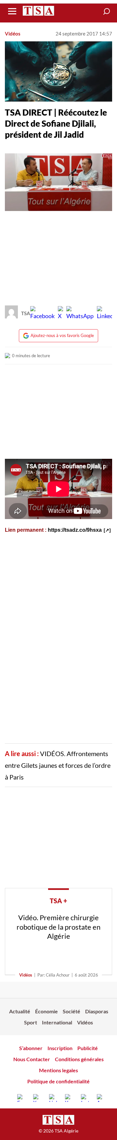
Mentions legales (58, 1070)
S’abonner (31, 1048)
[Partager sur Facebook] (42, 313)
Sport (30, 1022)
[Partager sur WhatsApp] (80, 313)
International (57, 1022)
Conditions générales (79, 1059)
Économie (46, 1011)
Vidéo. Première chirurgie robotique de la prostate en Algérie (58, 926)
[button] (106, 11)
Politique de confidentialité (58, 1081)
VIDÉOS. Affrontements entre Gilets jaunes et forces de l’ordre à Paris (57, 765)
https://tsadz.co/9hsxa (75, 530)
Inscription (59, 1048)
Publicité (87, 1048)
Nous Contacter (31, 1059)
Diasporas (96, 1011)
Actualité (19, 1011)
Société (71, 1011)
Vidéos (12, 33)
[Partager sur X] (60, 313)
